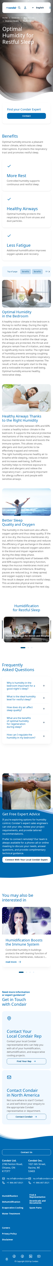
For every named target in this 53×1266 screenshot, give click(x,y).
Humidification (10, 1195)
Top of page (12, 271)
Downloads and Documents (37, 1201)
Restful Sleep (28, 21)
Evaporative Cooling (12, 1207)
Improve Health (12, 21)
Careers (6, 1227)
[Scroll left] (4, 272)
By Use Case (29, 18)
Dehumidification (11, 1201)
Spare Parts (35, 1207)
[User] (25, 7)
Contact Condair (24, 1116)
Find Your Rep (24, 1061)
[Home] (11, 8)
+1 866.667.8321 (15, 1182)
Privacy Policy (9, 1233)
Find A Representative (37, 1195)
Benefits (25, 271)
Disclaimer (7, 1239)
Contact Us (26, 1152)
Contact (26, 115)
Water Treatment (11, 1213)
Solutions (15, 18)
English (40, 7)
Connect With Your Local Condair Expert (26, 859)
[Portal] (19, 7)
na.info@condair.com (17, 1178)
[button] (23, 647)
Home (5, 18)
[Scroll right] (49, 272)
